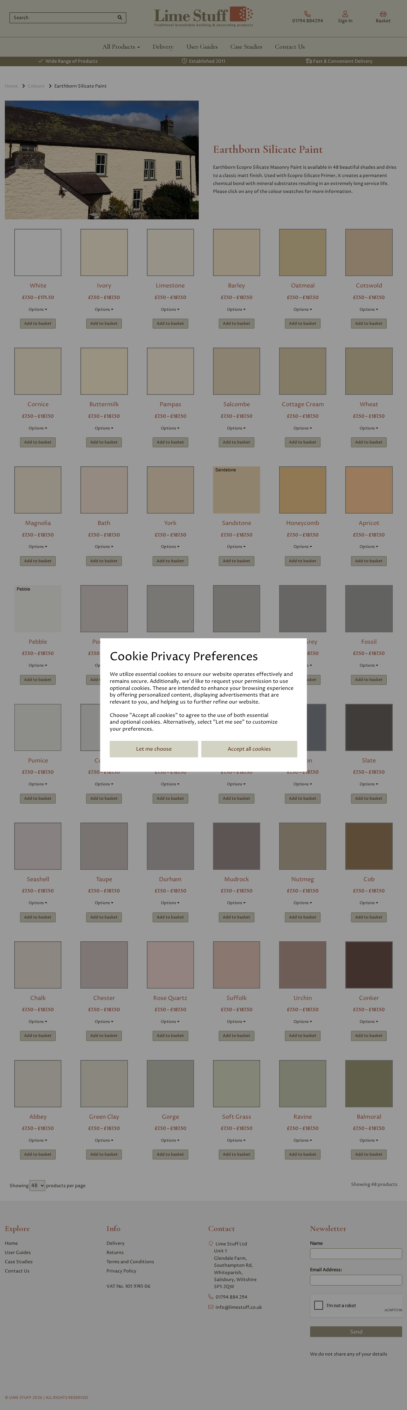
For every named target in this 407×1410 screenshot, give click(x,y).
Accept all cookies (249, 749)
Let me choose (154, 749)
